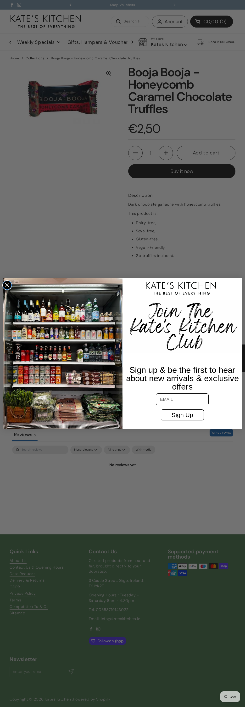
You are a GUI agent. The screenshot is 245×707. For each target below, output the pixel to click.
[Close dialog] (7, 285)
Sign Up (182, 415)
